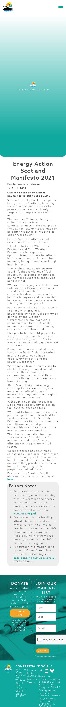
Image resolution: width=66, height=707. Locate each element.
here (10, 479)
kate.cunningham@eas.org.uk (35, 557)
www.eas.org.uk (25, 513)
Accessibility (35, 676)
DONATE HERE (20, 613)
